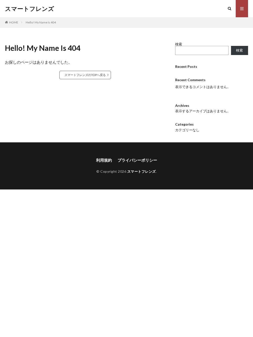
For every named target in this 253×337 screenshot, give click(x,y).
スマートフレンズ (29, 9)
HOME (13, 22)
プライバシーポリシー (137, 160)
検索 (178, 44)
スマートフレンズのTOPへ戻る (85, 75)
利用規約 (104, 160)
